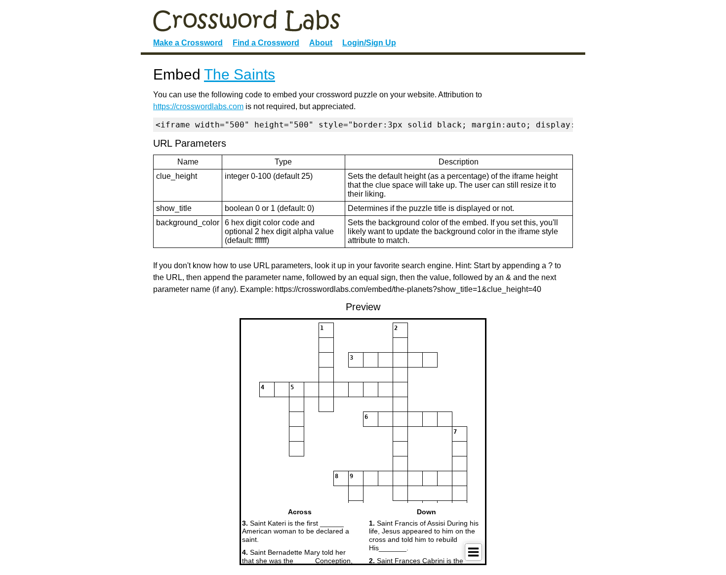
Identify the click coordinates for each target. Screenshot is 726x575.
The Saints (239, 74)
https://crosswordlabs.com (198, 106)
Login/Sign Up (369, 43)
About (320, 43)
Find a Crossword (266, 43)
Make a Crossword (188, 43)
